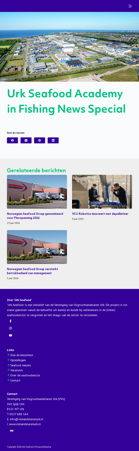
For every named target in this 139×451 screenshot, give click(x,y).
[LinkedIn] (53, 140)
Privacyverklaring (43, 446)
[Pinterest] (39, 140)
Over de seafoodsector (25, 375)
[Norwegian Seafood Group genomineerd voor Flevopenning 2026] (37, 192)
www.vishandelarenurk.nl (25, 424)
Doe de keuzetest (21, 355)
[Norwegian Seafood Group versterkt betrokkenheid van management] (37, 247)
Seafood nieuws (20, 365)
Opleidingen (18, 360)
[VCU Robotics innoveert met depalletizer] (102, 192)
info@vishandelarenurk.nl (26, 419)
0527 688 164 (19, 414)
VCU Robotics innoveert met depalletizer (100, 214)
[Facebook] (12, 140)
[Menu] (130, 6)
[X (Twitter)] (26, 140)
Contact (15, 380)
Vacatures (16, 370)
